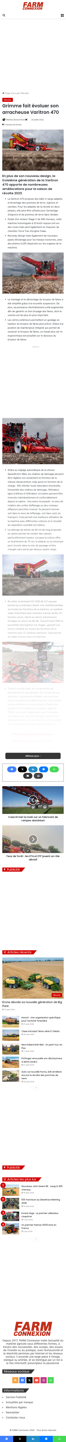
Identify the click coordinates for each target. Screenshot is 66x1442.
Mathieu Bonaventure (15, 119)
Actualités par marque (19, 1402)
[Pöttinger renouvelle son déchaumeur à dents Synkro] (10, 1062)
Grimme (33, 747)
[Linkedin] (33, 769)
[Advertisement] (33, 55)
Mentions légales (16, 1407)
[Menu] (62, 15)
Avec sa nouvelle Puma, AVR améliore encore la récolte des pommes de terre (41, 1075)
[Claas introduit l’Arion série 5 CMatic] (10, 1035)
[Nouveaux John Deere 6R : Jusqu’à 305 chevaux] (10, 1190)
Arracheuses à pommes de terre (33, 734)
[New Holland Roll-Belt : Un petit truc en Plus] (10, 1049)
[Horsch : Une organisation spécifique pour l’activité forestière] (10, 1021)
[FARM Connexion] (33, 6)
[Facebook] (11, 769)
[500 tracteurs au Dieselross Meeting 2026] (10, 1203)
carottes (16, 747)
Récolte (25, 93)
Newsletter (12, 1412)
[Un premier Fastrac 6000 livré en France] (10, 1228)
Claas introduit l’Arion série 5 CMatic (40, 1031)
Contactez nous (15, 1417)
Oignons (51, 747)
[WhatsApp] (54, 769)
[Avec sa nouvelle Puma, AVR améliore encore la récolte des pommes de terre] (10, 1076)
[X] (22, 769)
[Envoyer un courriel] (26, 119)
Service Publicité (16, 1397)
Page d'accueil (11, 93)
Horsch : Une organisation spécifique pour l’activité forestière (40, 1019)
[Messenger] (43, 769)
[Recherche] (3, 15)
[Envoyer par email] (27, 776)
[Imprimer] (38, 776)
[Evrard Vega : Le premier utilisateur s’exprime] (10, 1216)
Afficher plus (32, 756)
